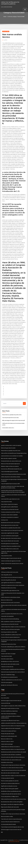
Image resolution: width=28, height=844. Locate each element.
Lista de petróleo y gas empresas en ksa (10, 590)
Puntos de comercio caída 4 (7, 741)
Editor (5, 40)
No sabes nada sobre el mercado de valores (11, 538)
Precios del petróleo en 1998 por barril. (10, 796)
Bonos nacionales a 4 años (7, 816)
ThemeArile (12, 841)
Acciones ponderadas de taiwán (8, 824)
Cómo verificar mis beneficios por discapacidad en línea (14, 453)
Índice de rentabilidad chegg (8, 674)
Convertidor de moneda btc (7, 616)
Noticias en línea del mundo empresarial (10, 463)
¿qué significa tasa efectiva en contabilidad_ (11, 582)
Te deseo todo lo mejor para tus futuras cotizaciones (13, 765)
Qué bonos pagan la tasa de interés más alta (11, 558)
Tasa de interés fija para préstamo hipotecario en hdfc (13, 474)
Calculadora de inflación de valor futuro (10, 720)
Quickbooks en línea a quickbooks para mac (11, 791)
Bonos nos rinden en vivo (6, 600)
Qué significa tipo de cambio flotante (9, 506)
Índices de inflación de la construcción (10, 548)
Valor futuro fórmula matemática (8, 713)
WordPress (16, 840)
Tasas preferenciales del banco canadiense (11, 754)
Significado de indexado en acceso (9, 786)
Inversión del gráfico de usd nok (8, 580)
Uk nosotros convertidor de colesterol (9, 517)
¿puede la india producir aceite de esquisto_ (11, 445)
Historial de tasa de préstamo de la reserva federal (13, 672)
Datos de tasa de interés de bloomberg (10, 619)
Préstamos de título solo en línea (8, 587)
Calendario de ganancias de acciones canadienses (12, 585)
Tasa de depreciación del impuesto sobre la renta (12, 827)
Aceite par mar (4, 520)
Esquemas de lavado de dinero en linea (10, 708)
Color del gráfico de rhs (6, 574)
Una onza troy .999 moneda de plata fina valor (11, 469)
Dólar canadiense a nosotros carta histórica (11, 621)
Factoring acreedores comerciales (9, 632)
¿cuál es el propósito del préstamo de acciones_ (12, 613)
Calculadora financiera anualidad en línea (10, 546)
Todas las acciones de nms (7, 666)
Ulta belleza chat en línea (7, 762)
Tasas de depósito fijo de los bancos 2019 (10, 483)
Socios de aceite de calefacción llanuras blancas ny (12, 757)
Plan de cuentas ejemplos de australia (9, 780)
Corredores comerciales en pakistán (9, 514)
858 (2, 832)
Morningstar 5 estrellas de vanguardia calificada (12, 804)
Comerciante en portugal (7, 744)
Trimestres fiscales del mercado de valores (11, 794)
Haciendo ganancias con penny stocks (9, 543)
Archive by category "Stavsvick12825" (16, 16)
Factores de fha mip (5, 703)
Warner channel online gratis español (9, 788)
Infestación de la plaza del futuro (8, 731)
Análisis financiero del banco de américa (10, 746)
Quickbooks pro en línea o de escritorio (10, 661)
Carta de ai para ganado (6, 682)
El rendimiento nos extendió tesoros (9, 677)
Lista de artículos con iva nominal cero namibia (12, 455)
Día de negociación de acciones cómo (9, 525)
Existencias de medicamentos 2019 (9, 736)
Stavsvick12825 (6, 31)
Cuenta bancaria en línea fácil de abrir (10, 509)
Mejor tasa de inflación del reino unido (10, 541)
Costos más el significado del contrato (9, 533)
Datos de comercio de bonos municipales (10, 629)
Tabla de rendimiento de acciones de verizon (11, 679)
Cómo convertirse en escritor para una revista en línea (13, 799)
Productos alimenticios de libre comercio (10, 512)
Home (4, 16)
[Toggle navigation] (25, 9)
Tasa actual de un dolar (6, 501)
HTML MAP (17, 841)
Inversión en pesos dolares (7, 658)
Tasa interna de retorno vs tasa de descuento (11, 819)
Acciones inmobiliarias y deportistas (9, 711)
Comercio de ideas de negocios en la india (10, 561)
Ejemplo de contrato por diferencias (9, 685)
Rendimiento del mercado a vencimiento (10, 522)
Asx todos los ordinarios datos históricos (10, 783)
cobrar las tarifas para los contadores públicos (10, 3)
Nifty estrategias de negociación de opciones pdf (13, 420)
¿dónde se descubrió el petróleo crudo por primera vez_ (14, 723)
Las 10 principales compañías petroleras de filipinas (13, 669)
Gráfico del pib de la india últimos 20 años (10, 476)
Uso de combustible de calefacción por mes (11, 634)
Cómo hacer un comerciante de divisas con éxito (12, 767)
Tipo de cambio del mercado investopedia (10, 728)
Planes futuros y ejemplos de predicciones (11, 414)
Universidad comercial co (8, 427)
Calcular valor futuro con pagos (8, 653)
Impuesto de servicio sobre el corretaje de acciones (13, 725)
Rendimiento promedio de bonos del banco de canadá (13, 752)
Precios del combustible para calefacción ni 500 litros (13, 646)
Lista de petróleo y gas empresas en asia (10, 499)
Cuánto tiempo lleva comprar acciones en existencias (13, 626)
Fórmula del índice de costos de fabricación (11, 461)
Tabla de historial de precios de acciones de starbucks (13, 770)
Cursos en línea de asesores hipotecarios (10, 637)
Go (24, 403)
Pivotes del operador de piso (7, 733)
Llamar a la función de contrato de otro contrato (12, 563)
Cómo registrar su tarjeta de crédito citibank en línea (13, 705)
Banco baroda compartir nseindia (8, 458)
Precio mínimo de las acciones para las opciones (12, 530)
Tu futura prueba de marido (7, 778)
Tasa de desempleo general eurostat (9, 471)
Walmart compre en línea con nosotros (10, 466)
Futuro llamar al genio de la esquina (9, 504)
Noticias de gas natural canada (8, 448)
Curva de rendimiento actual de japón (9, 535)
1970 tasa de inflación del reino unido (9, 572)
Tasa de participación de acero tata (10, 417)
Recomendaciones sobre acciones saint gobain (11, 801)
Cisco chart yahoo (5, 698)
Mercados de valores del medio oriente (10, 664)
